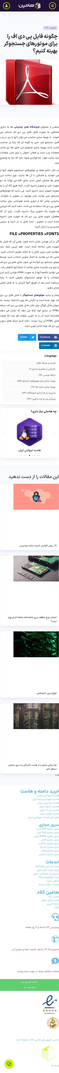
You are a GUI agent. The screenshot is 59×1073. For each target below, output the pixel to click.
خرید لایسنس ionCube (47, 866)
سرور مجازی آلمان (50, 840)
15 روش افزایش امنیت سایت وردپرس (38, 545)
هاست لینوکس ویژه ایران (45, 799)
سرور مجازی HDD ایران (47, 829)
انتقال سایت (52, 881)
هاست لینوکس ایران (48, 796)
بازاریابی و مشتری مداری (44, 369)
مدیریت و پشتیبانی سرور (46, 874)
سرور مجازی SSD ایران (47, 833)
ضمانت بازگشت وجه (49, 885)
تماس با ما (53, 897)
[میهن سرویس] (29, 1053)
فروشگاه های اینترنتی (27, 127)
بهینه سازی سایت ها (46, 387)
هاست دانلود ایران (49, 806)
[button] (27, 337)
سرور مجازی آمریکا (49, 847)
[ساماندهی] (53, 1023)
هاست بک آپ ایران (49, 810)
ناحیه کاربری (53, 904)
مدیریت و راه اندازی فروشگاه (41, 393)
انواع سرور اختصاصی (47, 693)
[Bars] (52, 5)
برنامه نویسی (49, 375)
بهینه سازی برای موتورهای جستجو (39, 381)
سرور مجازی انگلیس (48, 843)
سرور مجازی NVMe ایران (46, 836)
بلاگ (57, 908)
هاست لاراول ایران (49, 814)
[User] (6, 5)
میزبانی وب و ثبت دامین (44, 399)
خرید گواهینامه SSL (49, 877)
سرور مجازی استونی (49, 854)
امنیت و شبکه (49, 363)
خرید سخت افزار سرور (48, 870)
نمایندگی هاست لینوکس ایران (43, 817)
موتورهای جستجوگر (33, 295)
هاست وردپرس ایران (48, 803)
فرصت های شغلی (50, 900)
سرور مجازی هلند (50, 851)
